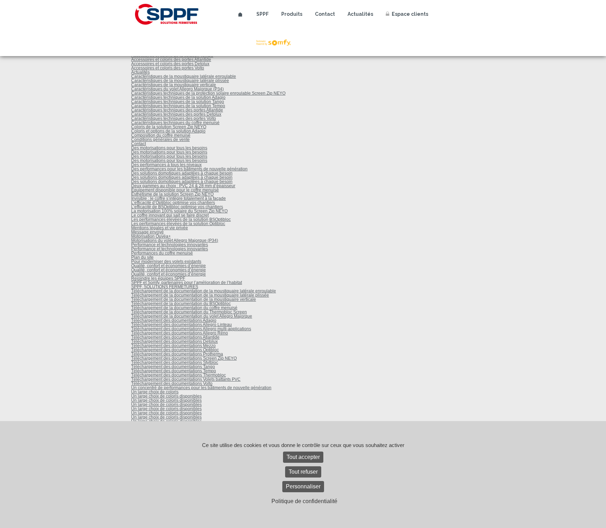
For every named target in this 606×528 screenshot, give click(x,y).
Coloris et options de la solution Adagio (168, 131)
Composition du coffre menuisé (160, 135)
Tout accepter (303, 457)
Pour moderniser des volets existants (166, 261)
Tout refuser (303, 472)
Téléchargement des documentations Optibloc (175, 349)
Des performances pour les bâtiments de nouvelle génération (189, 169)
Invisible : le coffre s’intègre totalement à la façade (178, 198)
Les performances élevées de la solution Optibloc (178, 223)
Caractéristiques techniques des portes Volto (173, 118)
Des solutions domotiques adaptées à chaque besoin (182, 173)
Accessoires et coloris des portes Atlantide (171, 59)
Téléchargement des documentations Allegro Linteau (181, 324)
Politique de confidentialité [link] (304, 501)
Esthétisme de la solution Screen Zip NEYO (172, 194)
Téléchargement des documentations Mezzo (173, 345)
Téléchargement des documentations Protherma (177, 354)
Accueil (240, 14)
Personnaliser (303, 486)
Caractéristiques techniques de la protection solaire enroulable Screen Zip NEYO (208, 93)
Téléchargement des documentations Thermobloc (178, 375)
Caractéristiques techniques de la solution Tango (177, 101)
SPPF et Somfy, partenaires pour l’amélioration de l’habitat (186, 282)
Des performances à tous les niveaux (166, 164)
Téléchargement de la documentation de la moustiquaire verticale (193, 299)
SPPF (262, 14)
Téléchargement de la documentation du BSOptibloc (181, 303)
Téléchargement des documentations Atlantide (175, 337)
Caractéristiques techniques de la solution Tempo (178, 105)
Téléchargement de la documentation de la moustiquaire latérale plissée (200, 295)
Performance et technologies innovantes (169, 244)
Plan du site (142, 257)
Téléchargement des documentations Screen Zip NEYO (184, 358)
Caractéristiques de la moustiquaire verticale (173, 84)
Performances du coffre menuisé (162, 253)
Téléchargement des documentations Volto (172, 383)
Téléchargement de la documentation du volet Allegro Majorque (191, 316)
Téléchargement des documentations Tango (173, 366)
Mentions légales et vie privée (159, 227)
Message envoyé (147, 232)
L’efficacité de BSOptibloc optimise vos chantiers (177, 206)
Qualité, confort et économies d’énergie (168, 265)
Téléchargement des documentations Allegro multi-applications (191, 328)
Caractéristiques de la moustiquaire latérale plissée (180, 80)
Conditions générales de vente (160, 139)
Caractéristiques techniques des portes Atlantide (177, 110)
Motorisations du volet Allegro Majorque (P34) (174, 240)
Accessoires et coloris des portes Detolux (170, 63)
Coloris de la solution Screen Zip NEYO (168, 126)
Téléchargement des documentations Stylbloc (174, 362)
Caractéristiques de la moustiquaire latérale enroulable (183, 76)
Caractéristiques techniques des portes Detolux (176, 114)
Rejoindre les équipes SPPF (158, 278)
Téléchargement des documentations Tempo (173, 370)
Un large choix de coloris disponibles (166, 396)
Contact (325, 14)
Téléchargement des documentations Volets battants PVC (186, 379)
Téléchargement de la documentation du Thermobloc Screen (189, 312)
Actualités (360, 14)
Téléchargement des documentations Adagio (173, 320)
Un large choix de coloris (155, 392)
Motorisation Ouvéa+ (151, 236)
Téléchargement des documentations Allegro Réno (179, 333)
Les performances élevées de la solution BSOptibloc (181, 219)
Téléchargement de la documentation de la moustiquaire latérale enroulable (203, 291)
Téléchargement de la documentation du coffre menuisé (184, 307)
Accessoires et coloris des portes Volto (167, 68)
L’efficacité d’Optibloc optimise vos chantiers (173, 202)
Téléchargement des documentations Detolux (174, 341)
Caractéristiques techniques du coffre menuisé (175, 122)
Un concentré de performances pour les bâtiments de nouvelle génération (201, 387)
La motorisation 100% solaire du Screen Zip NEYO (179, 211)
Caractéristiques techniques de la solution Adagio (178, 97)
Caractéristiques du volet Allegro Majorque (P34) (177, 89)
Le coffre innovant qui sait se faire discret (170, 215)
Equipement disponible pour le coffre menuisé (175, 190)
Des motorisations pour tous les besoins (169, 147)
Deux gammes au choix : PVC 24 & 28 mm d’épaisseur (183, 185)
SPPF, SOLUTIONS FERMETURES (164, 286)
